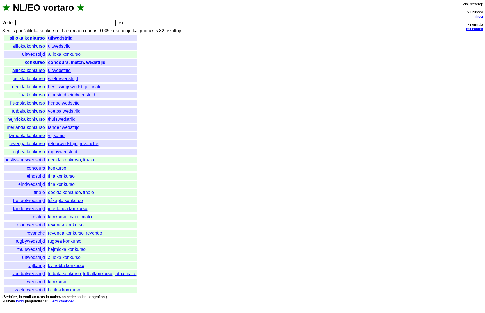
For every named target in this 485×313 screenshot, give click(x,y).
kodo (20, 301)
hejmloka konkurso (26, 119)
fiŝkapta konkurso (27, 103)
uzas (41, 297)
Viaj (466, 4)
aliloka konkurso (27, 38)
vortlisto (29, 297)
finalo (88, 159)
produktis (149, 30)
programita (33, 301)
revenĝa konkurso (27, 143)
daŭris (91, 30)
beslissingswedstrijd (68, 86)
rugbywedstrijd (62, 151)
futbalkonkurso (97, 273)
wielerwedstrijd (63, 78)
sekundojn (121, 30)
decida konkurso (28, 86)
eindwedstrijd (81, 94)
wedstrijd (96, 62)
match (77, 62)
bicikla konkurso (29, 78)
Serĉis (8, 30)
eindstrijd (57, 94)
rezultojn (173, 30)
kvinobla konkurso (27, 135)
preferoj (476, 4)
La (64, 30)
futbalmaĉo (125, 273)
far (45, 301)
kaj (136, 30)
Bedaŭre (10, 297)
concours (58, 62)
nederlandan (76, 297)
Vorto (7, 22)
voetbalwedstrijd (64, 111)
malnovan (58, 297)
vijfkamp (56, 135)
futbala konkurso (28, 111)
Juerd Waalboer (61, 301)
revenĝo (94, 233)
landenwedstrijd (64, 127)
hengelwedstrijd (64, 103)
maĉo (73, 216)
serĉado (76, 30)
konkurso (34, 62)
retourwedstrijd (62, 143)
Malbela (8, 301)
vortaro (58, 8)
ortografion (96, 297)
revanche (89, 143)
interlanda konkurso (25, 127)
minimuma (474, 29)
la (20, 297)
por (19, 30)
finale (96, 86)
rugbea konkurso (28, 151)
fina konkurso (31, 94)
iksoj (479, 16)
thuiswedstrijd (62, 119)
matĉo (88, 216)
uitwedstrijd (60, 38)
